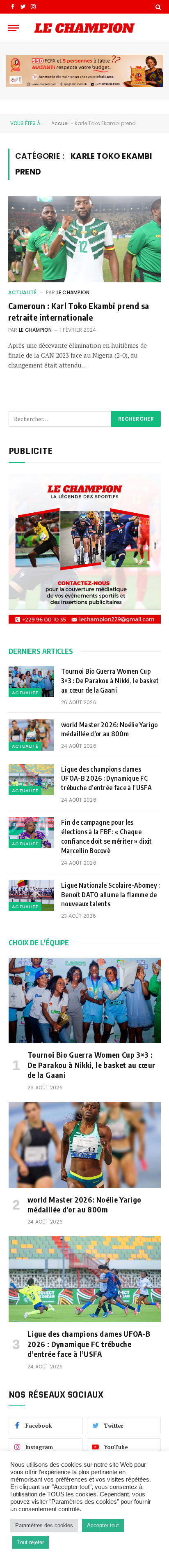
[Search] (157, 7)
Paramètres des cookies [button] (44, 1525)
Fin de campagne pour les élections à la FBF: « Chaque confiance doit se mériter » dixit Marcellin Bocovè (106, 836)
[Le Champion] (84, 28)
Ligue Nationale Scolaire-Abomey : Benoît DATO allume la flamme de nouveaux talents (110, 894)
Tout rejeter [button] (30, 1542)
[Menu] (13, 28)
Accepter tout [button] (103, 1525)
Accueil (60, 123)
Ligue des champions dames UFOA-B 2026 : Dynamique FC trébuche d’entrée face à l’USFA (107, 778)
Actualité (22, 292)
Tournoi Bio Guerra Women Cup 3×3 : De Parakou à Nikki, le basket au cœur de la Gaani (110, 680)
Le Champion (73, 292)
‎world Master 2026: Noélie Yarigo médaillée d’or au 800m (109, 729)
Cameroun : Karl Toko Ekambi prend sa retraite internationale (78, 311)
